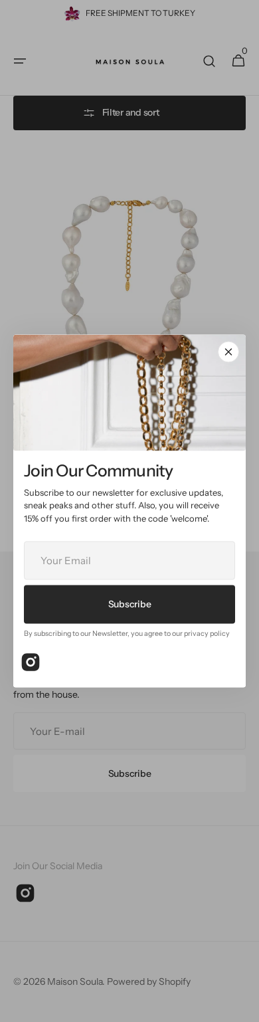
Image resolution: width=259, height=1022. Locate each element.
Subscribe (129, 604)
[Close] (228, 351)
